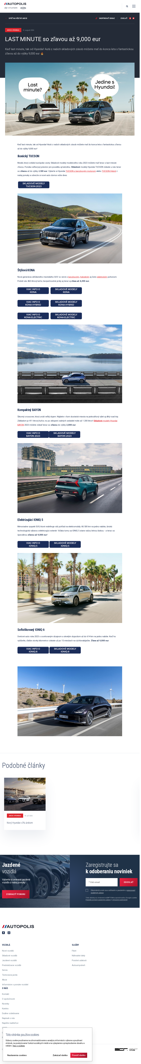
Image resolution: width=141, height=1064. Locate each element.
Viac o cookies (19, 1046)
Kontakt (5, 994)
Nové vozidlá (8, 951)
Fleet (74, 951)
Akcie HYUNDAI (15, 816)
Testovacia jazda (9, 975)
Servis (5, 970)
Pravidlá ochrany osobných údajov (98, 900)
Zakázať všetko (60, 1055)
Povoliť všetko (79, 1055)
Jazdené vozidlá (9, 960)
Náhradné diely (78, 955)
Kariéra (5, 1008)
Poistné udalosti (79, 960)
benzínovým (73, 277)
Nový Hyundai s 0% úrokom (20, 822)
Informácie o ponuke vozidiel (15, 984)
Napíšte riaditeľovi (10, 1023)
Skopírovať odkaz (107, 18)
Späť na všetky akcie (17, 18)
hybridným (84, 277)
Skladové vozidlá (9, 955)
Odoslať (128, 882)
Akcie (4, 979)
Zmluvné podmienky (119, 900)
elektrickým (102, 277)
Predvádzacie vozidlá (11, 965)
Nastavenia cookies (17, 1055)
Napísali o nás (8, 1018)
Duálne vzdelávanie (10, 1013)
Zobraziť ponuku (15, 894)
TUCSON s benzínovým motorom (81, 171)
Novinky (5, 1003)
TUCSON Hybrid (109, 171)
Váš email (92, 882)
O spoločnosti (8, 999)
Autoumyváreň (78, 965)
